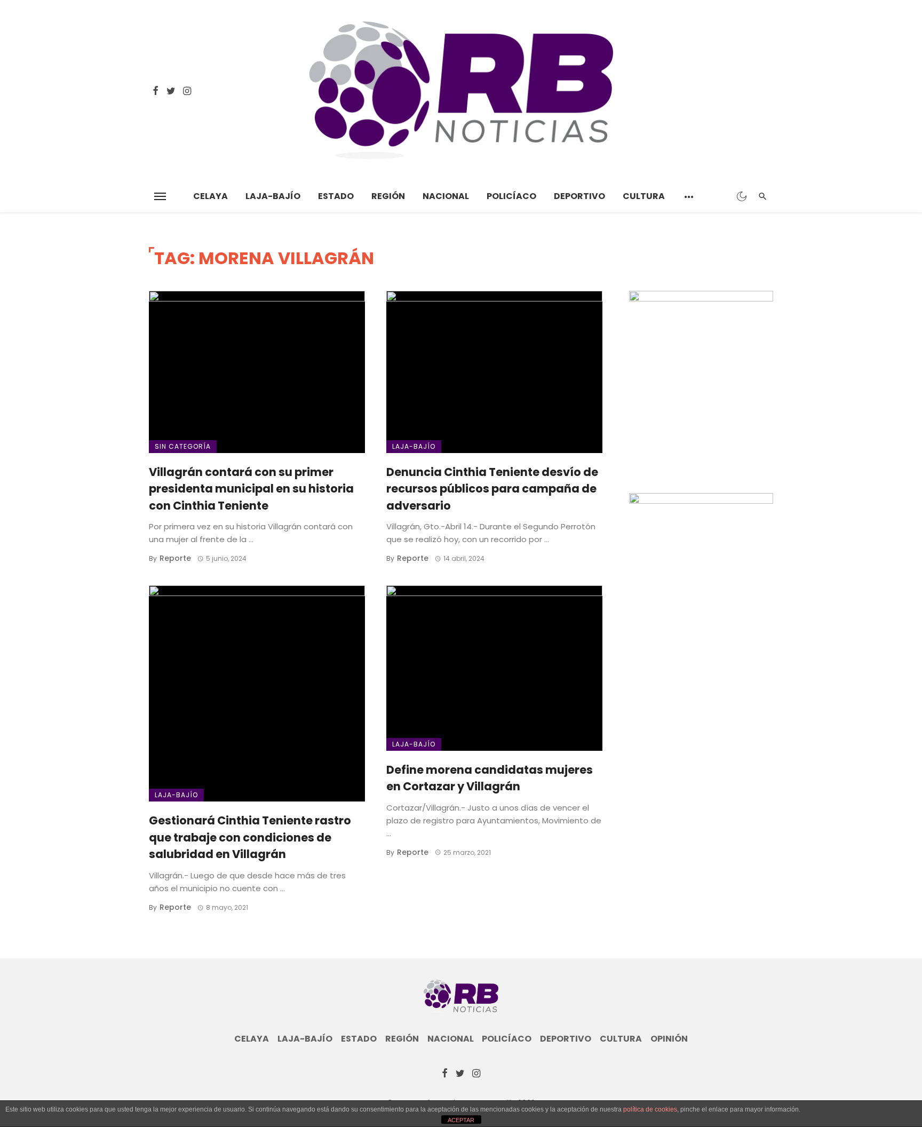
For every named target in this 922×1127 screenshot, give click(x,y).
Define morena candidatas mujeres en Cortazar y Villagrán (489, 778)
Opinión (669, 1039)
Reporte (175, 558)
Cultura (644, 196)
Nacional (446, 196)
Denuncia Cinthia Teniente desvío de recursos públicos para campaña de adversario (492, 488)
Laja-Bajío (272, 196)
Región (388, 196)
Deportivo (579, 196)
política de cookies (650, 1109)
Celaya (210, 196)
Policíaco (511, 196)
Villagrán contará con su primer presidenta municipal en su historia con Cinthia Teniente (251, 488)
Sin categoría (183, 446)
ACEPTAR (461, 1120)
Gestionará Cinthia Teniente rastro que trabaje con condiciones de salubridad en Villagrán (250, 837)
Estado (336, 196)
